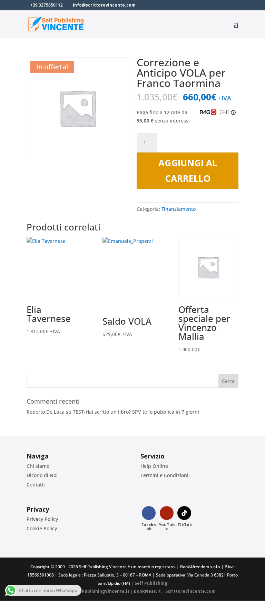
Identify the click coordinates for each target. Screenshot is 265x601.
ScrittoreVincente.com (190, 591)
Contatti (36, 484)
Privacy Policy (42, 519)
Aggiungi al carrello (187, 170)
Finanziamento (178, 209)
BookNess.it (147, 591)
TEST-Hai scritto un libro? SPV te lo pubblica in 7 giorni (136, 411)
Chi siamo (38, 466)
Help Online (154, 466)
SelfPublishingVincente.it (101, 591)
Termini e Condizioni (164, 475)
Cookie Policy (42, 528)
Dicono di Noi (42, 475)
